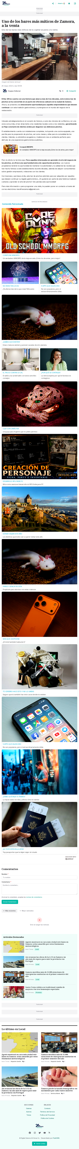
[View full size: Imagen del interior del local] (39, 56)
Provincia (39, 992)
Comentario (6, 882)
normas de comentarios (34, 897)
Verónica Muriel (55, 1093)
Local (37, 949)
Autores (28, 1112)
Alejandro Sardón (16, 1061)
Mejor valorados (28, 911)
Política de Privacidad (47, 1115)
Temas (29, 1115)
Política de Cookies (47, 1118)
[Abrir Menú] (74, 3)
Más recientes (10, 911)
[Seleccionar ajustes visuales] (69, 3)
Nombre (5, 874)
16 (62, 91)
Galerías (29, 1108)
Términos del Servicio (47, 1112)
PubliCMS (56, 1138)
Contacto (47, 1108)
